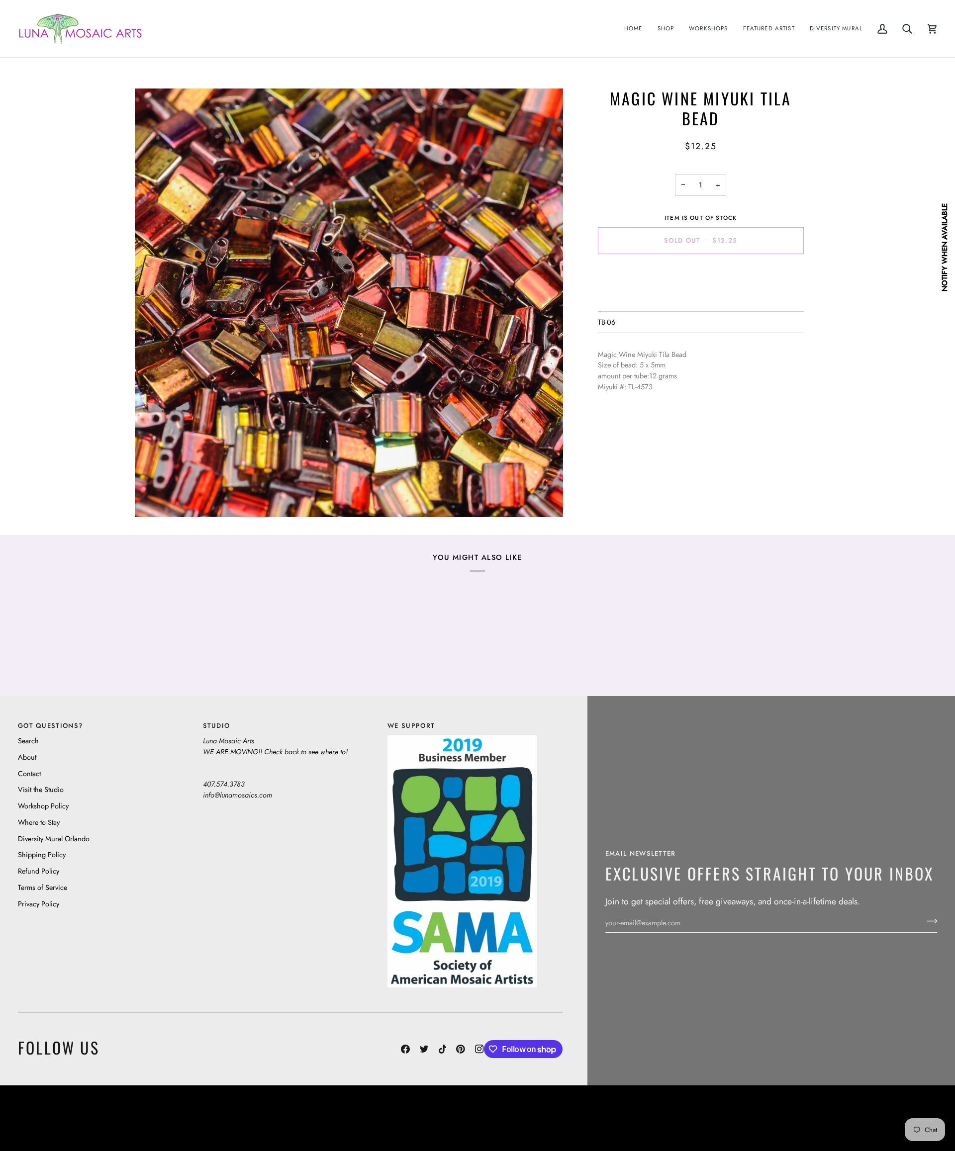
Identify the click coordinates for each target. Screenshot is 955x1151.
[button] (666, 29)
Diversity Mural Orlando (54, 838)
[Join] (929, 921)
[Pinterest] (460, 1049)
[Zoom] (349, 303)
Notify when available (944, 247)
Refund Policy (38, 871)
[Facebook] (405, 1049)
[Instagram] (479, 1049)
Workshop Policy (43, 805)
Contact (29, 773)
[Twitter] (424, 1049)
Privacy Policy (38, 903)
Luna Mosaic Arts (224, 1110)
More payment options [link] (700, 300)
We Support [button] (411, 725)
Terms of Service (42, 887)
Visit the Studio (41, 789)
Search (28, 740)
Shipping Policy (42, 854)
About (27, 757)
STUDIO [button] (216, 725)
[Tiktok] (443, 1049)
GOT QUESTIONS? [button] (50, 725)
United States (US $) (64, 1118)
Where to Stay (39, 822)
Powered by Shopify (898, 1125)
